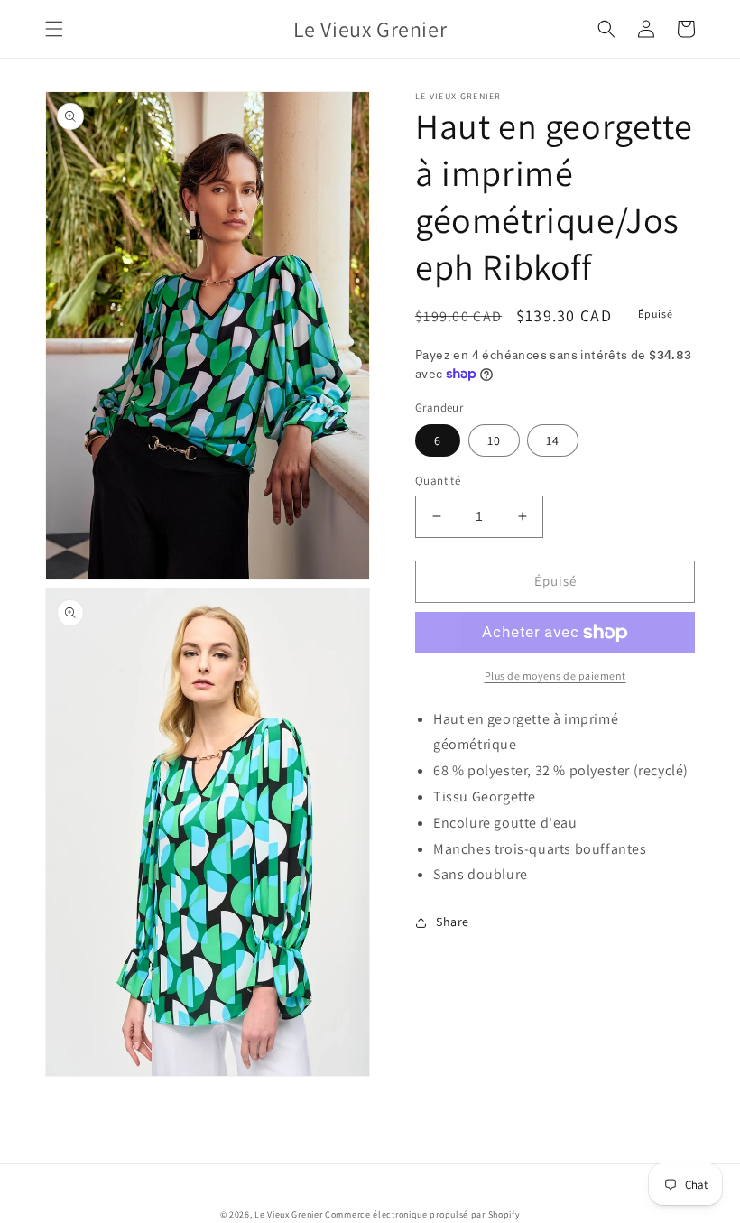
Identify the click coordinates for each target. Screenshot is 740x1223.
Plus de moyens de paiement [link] (555, 675)
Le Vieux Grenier (288, 1214)
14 (553, 440)
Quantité (437, 480)
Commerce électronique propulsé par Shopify (422, 1214)
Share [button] (452, 921)
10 (494, 440)
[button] (54, 29)
